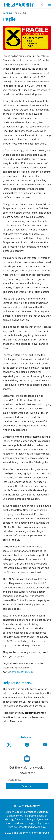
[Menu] (49, 4)
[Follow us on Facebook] (27, 745)
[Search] (42, 4)
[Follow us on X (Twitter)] (9, 745)
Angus (9, 13)
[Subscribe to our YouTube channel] (45, 745)
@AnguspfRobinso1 (22, 672)
